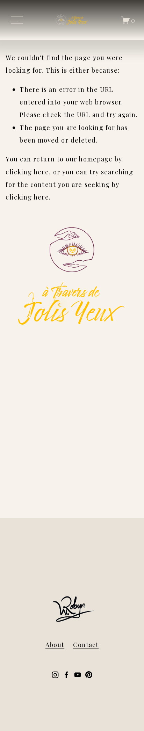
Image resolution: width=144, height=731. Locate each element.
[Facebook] (66, 674)
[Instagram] (55, 674)
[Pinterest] (88, 674)
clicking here (27, 171)
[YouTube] (77, 674)
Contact (86, 644)
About (54, 644)
